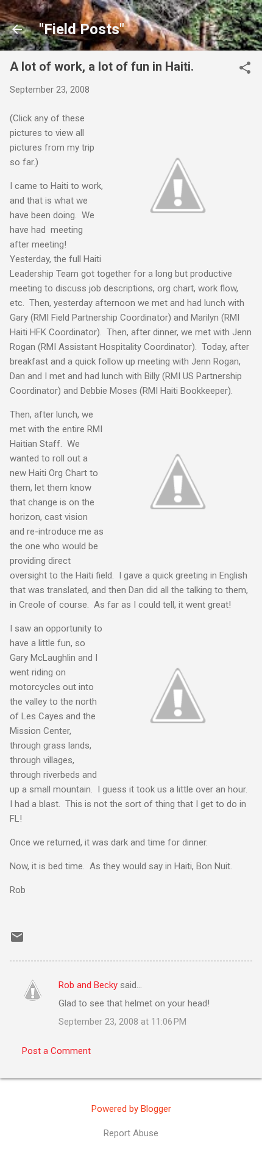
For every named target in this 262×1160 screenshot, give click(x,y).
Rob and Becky (88, 985)
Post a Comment (56, 1050)
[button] (245, 68)
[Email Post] (17, 941)
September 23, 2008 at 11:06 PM (122, 1021)
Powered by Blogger (131, 1108)
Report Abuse (131, 1133)
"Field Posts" (81, 29)
